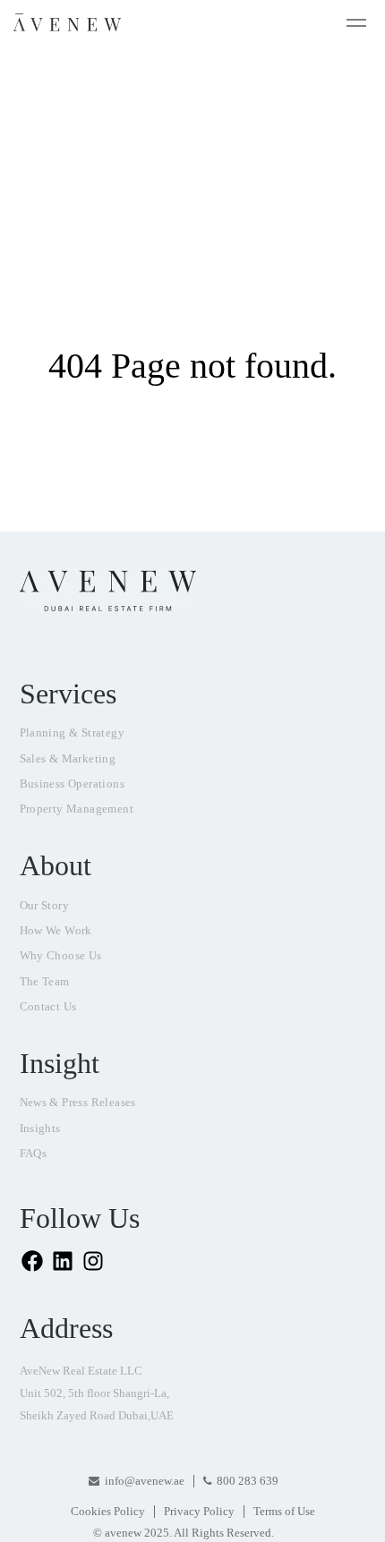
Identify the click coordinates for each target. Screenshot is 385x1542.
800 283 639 (247, 1480)
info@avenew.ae (144, 1480)
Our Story (45, 905)
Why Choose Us (61, 955)
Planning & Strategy (72, 732)
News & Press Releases (78, 1102)
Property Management (77, 808)
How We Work (56, 930)
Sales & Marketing (68, 758)
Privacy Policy (199, 1511)
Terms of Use (284, 1511)
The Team (45, 981)
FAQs (33, 1153)
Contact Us (48, 1006)
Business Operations (72, 783)
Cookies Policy (108, 1511)
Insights (40, 1128)
